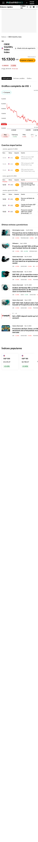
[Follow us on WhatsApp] (30, 7)
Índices (4, 37)
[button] (3, 2)
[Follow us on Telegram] (37, 7)
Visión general (6, 78)
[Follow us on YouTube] (34, 7)
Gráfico (29, 78)
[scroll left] (35, 361)
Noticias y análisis (19, 78)
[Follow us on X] (27, 7)
